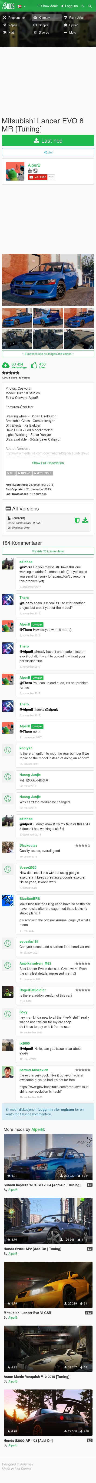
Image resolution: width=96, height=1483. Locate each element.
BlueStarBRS (30, 898)
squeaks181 (29, 941)
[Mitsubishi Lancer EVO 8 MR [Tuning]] (48, 280)
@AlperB (26, 651)
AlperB (34, 165)
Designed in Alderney (17, 1464)
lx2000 (25, 1043)
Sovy (23, 1012)
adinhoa (26, 561)
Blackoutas (28, 845)
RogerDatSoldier (33, 990)
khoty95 (26, 748)
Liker (42, 367)
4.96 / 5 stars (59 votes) (16, 377)
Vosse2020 (28, 867)
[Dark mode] (83, 6)
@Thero (26, 629)
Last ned (51, 140)
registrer (67, 1109)
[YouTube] (30, 170)
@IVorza (26, 567)
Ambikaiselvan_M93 (35, 963)
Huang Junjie (30, 774)
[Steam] (35, 170)
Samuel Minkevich (34, 1069)
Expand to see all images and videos (48, 354)
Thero (24, 597)
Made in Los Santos (16, 1468)
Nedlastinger (19, 367)
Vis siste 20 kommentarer (48, 551)
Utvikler (37, 624)
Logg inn (45, 1109)
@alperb (26, 603)
